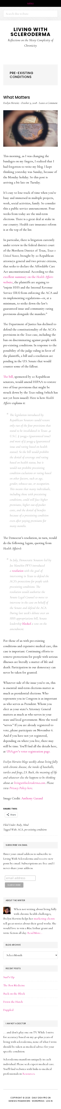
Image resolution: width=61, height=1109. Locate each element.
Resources (28, 1073)
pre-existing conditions (35, 829)
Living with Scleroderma (31, 32)
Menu (30, 3)
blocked (26, 624)
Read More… (34, 933)
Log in (49, 1101)
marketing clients (44, 918)
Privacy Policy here (20, 788)
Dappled (8, 1010)
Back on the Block (14, 993)
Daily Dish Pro (39, 1097)
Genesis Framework (19, 1101)
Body (19, 825)
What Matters (16, 97)
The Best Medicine (14, 985)
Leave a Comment (48, 103)
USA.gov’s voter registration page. (28, 751)
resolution (17, 571)
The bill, (8, 377)
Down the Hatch (13, 1002)
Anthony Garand (32, 798)
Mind (25, 825)
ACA (20, 829)
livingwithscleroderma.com (29, 783)
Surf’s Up (8, 977)
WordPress (38, 1101)
